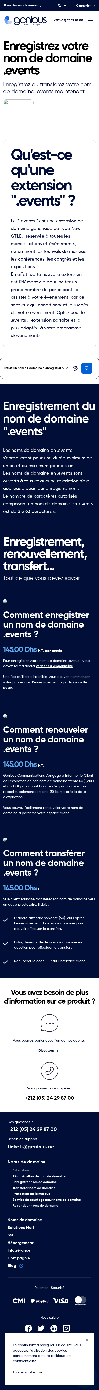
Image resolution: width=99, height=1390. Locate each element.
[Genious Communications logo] (25, 21)
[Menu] (90, 20)
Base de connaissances (21, 5)
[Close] (87, 1340)
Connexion (83, 5)
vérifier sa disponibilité (54, 666)
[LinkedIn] (56, 1328)
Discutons (46, 1050)
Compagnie (19, 1258)
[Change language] (61, 5)
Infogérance (19, 1251)
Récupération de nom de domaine (39, 1176)
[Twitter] (43, 1328)
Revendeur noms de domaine (35, 1205)
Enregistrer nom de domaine (35, 1182)
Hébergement (21, 1243)
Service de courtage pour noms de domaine (47, 1200)
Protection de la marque (32, 1194)
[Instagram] (68, 1328)
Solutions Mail (21, 1228)
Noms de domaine (26, 1162)
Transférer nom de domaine (34, 1188)
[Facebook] (31, 1328)
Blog (12, 1266)
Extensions (21, 1170)
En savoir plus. (25, 1372)
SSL (11, 1235)
